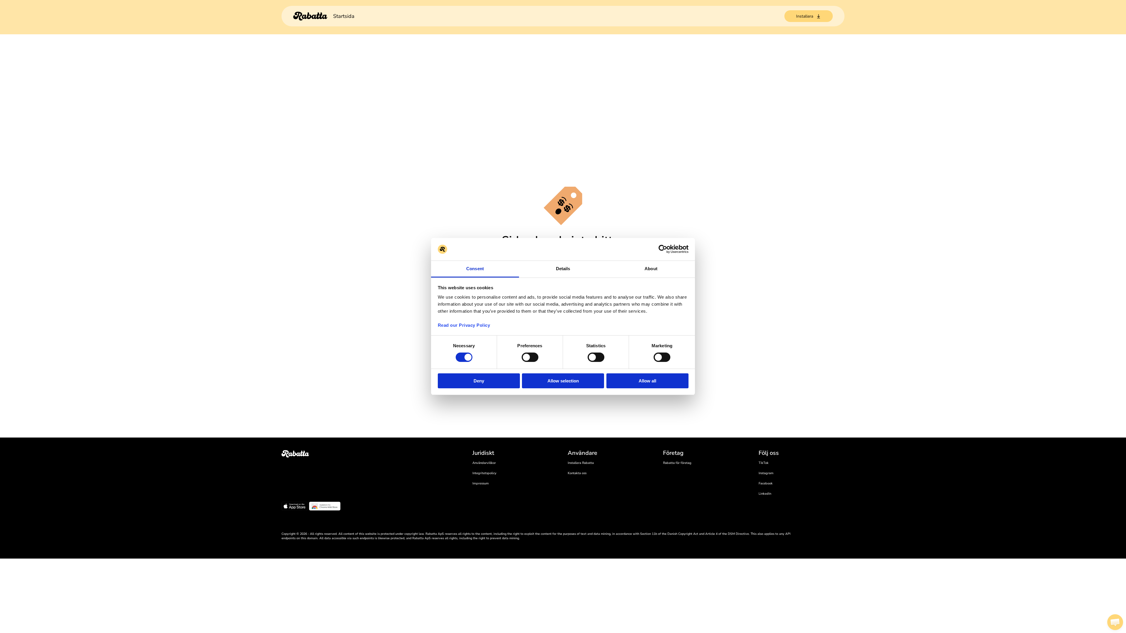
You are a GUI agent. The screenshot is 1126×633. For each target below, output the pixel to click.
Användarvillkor (484, 463)
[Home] (310, 16)
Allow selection (563, 380)
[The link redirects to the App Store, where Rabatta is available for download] (295, 507)
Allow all (647, 380)
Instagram (766, 473)
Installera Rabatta (581, 463)
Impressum (480, 483)
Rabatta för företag (677, 463)
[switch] (530, 357)
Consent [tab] (475, 268)
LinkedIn (765, 493)
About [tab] (651, 268)
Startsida (344, 16)
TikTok (764, 463)
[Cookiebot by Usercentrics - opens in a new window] (663, 249)
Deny (479, 380)
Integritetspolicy (484, 473)
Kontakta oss (577, 473)
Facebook (766, 483)
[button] (1115, 622)
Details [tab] (563, 268)
